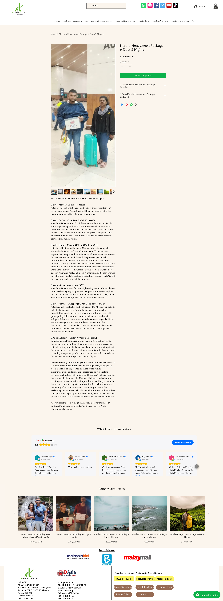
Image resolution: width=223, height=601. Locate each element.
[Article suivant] (208, 513)
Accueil (54, 34)
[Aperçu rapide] (35, 513)
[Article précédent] (14, 513)
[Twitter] (162, 5)
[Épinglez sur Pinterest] (126, 104)
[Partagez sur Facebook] (121, 104)
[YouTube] (169, 5)
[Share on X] (136, 104)
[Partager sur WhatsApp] (131, 104)
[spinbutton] (126, 66)
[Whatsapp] (143, 5)
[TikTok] (175, 5)
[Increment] (130, 66)
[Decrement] (122, 66)
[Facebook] (156, 5)
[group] (111, 520)
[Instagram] (150, 5)
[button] (215, 6)
